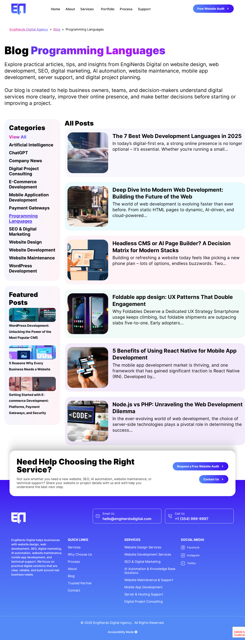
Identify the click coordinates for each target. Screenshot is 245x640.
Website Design (25, 242)
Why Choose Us (80, 554)
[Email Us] (98, 516)
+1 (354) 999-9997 (191, 519)
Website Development (32, 250)
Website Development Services (147, 554)
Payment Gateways (29, 208)
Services (87, 9)
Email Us (108, 513)
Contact (74, 590)
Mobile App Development (143, 587)
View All (17, 137)
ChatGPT (18, 152)
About (70, 9)
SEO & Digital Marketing (23, 231)
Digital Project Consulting (24, 171)
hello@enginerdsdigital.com (127, 519)
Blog (71, 576)
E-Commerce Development (23, 184)
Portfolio (107, 9)
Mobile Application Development (29, 197)
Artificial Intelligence (31, 144)
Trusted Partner (80, 583)
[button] (88, 9)
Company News (25, 160)
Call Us (180, 513)
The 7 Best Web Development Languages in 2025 (177, 136)
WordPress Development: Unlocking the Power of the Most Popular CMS (30, 331)
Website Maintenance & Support (148, 580)
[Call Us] (170, 516)
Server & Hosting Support (143, 594)
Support (144, 9)
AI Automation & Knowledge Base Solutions (149, 571)
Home (55, 9)
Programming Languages (23, 218)
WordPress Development (23, 268)
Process (126, 9)
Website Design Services (142, 547)
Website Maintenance (32, 257)
